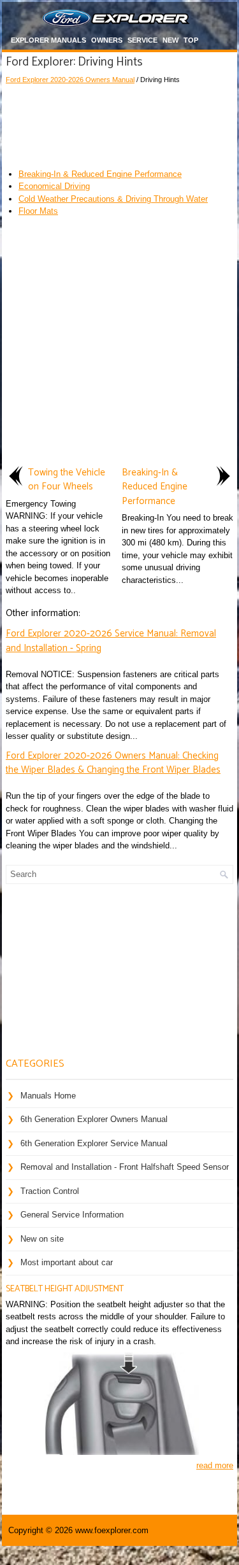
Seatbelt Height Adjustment (65, 1289)
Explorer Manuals (48, 40)
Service (142, 40)
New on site (42, 1239)
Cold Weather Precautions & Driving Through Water (113, 199)
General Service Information (72, 1214)
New (170, 40)
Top (191, 40)
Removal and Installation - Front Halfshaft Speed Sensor (124, 1167)
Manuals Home (48, 1095)
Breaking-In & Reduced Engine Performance (100, 174)
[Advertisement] (119, 123)
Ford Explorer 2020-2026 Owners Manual (70, 79)
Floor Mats (38, 211)
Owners (106, 40)
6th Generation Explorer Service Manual (94, 1143)
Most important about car (66, 1262)
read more (214, 1465)
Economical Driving (54, 186)
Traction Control (49, 1191)
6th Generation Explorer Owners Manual (94, 1119)
